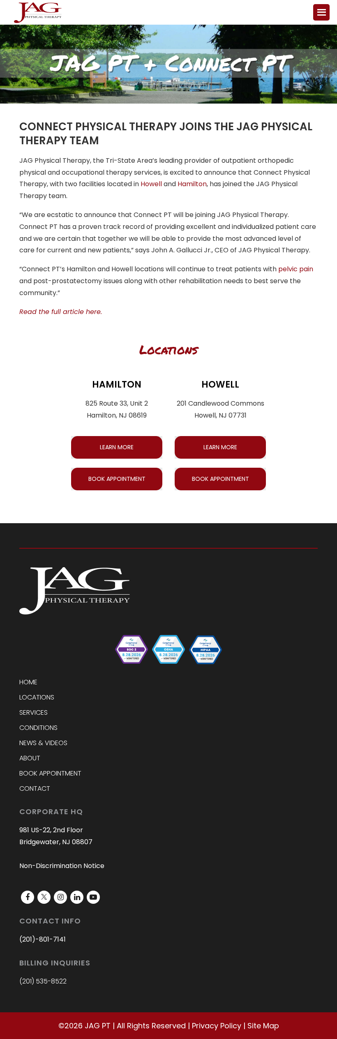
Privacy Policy (216, 1026)
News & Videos (43, 743)
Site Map (263, 1026)
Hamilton (192, 184)
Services (33, 712)
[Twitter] (44, 897)
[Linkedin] (76, 897)
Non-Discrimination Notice (61, 865)
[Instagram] (60, 897)
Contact (34, 788)
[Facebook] (27, 897)
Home (28, 682)
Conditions (38, 727)
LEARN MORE (117, 447)
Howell (151, 184)
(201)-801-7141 (42, 939)
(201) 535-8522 (43, 981)
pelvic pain (295, 269)
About (29, 758)
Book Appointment (50, 773)
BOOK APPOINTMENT (116, 479)
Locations (36, 697)
